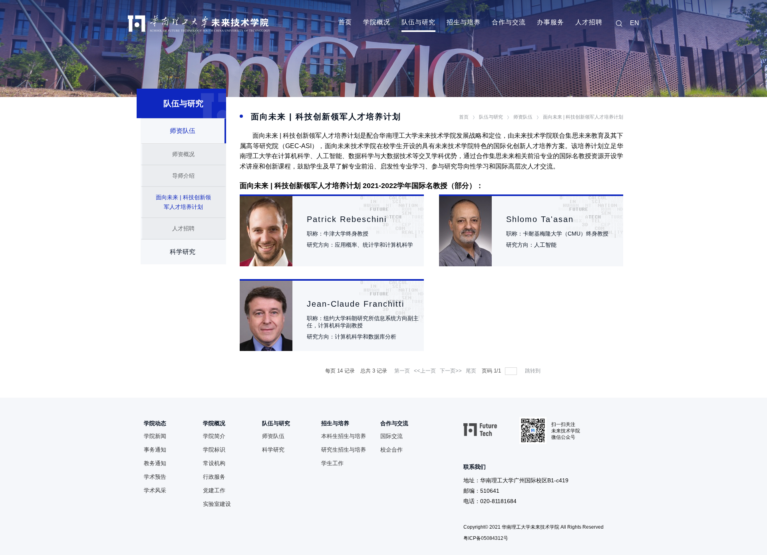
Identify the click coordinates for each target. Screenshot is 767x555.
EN (634, 23)
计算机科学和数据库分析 (365, 336)
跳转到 (533, 371)
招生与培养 (464, 22)
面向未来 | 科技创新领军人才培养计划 (583, 117)
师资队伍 (523, 117)
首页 (345, 22)
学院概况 (376, 22)
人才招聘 (588, 22)
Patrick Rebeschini (347, 219)
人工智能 (545, 245)
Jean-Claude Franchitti (355, 303)
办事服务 (550, 22)
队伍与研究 (418, 22)
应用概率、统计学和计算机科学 (374, 245)
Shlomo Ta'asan (540, 219)
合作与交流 (509, 22)
